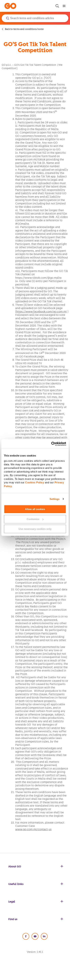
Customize (33, 519)
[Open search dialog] (57, 5)
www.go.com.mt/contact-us (33, 829)
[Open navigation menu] (64, 5)
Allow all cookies (35, 509)
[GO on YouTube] (35, 936)
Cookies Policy (34, 482)
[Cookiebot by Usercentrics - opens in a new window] (51, 444)
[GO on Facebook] (25, 936)
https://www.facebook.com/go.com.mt (41, 311)
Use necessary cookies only (35, 528)
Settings (55, 499)
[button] (35, 18)
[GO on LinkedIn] (44, 936)
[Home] (10, 5)
